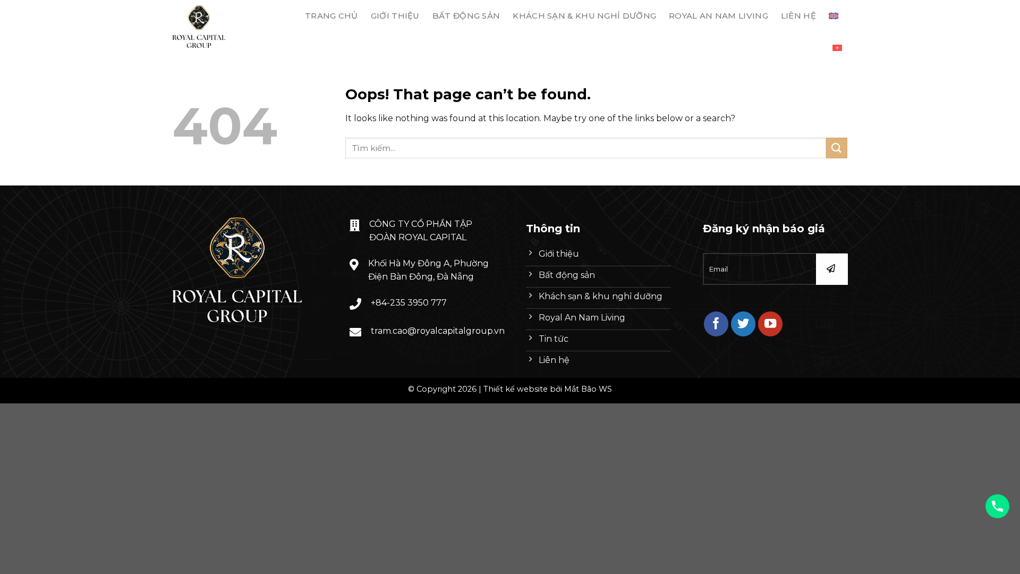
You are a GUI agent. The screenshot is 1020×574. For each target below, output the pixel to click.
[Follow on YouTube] (770, 323)
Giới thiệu (395, 16)
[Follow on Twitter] (743, 323)
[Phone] (997, 506)
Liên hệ (798, 16)
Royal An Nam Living (718, 16)
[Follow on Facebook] (716, 323)
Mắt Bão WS (588, 389)
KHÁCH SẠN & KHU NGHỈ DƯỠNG (584, 16)
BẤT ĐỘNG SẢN (466, 16)
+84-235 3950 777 (409, 303)
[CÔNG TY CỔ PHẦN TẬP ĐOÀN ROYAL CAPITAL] (225, 26)
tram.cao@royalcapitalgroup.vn (438, 331)
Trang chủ (331, 16)
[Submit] (836, 148)
